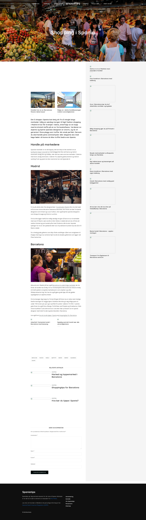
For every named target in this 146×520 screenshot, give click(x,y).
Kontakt (68, 499)
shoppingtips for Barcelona (68, 315)
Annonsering (69, 496)
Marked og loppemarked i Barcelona (64, 375)
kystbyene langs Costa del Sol (40, 152)
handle (47, 357)
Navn (32, 451)
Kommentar (34, 435)
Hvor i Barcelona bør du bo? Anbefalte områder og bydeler (101, 105)
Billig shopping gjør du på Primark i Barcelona (102, 129)
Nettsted (33, 464)
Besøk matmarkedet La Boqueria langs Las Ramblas (101, 154)
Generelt (85, 3)
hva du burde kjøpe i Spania (48, 315)
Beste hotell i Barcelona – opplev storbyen (101, 232)
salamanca (73, 357)
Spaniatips (73, 3)
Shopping (46, 3)
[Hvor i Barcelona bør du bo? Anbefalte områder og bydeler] (102, 93)
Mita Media (54, 498)
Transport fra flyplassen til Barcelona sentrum (99, 256)
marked (66, 357)
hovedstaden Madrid (62, 207)
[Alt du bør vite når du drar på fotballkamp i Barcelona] (102, 196)
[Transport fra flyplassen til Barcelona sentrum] (102, 244)
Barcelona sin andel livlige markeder (63, 285)
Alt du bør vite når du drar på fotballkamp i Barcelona (100, 207)
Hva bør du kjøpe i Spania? (65, 400)
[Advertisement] (56, 77)
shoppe (33, 360)
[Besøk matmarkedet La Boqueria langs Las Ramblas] (102, 142)
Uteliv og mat (108, 3)
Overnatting (35, 3)
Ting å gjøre (95, 3)
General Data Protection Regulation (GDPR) (35, 505)
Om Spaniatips (70, 501)
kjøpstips (54, 357)
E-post (33, 457)
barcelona (34, 357)
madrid (60, 357)
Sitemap (68, 506)
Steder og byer (58, 3)
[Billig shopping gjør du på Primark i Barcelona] (102, 118)
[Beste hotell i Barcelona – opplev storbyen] (102, 220)
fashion (41, 357)
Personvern (69, 503)
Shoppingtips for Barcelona (65, 387)
